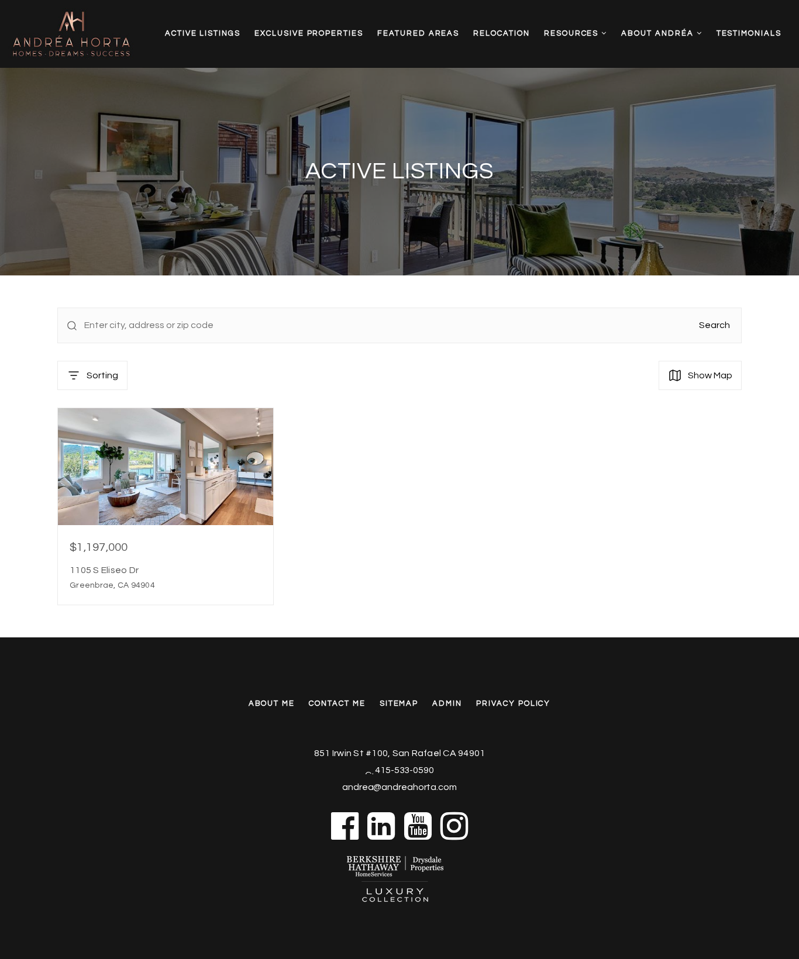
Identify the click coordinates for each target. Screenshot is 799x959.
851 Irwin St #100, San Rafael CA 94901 (399, 753)
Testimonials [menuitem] (749, 33)
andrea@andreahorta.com (399, 787)
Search (714, 325)
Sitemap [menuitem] (399, 703)
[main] (399, 318)
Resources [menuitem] (573, 33)
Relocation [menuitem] (501, 33)
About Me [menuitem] (272, 703)
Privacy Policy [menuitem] (513, 703)
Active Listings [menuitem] (202, 33)
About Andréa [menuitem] (658, 33)
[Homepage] (89, 34)
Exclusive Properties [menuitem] (308, 33)
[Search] (72, 326)
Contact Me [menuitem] (337, 703)
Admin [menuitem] (447, 703)
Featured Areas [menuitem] (418, 33)
